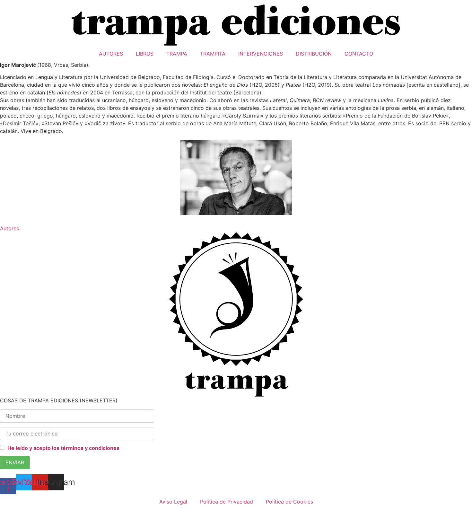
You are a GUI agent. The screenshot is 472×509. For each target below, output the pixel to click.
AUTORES (111, 53)
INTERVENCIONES (260, 53)
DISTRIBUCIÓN (314, 53)
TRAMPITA (212, 53)
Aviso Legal (173, 501)
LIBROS (144, 53)
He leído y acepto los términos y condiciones (63, 448)
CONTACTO (359, 53)
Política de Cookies (289, 501)
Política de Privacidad (226, 501)
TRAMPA (176, 53)
